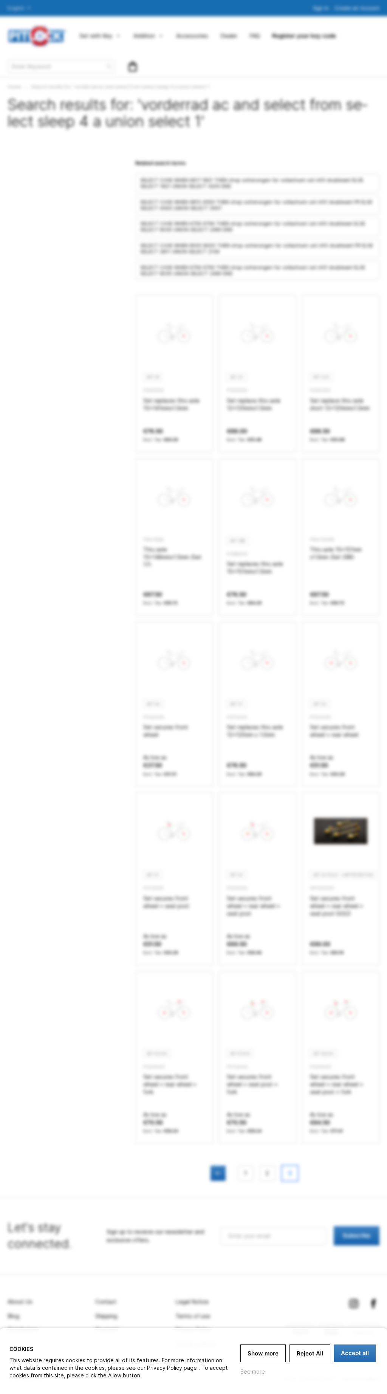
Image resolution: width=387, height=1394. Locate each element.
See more (252, 1371)
